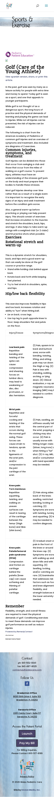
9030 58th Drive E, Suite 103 (27, 696)
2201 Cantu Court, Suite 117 (27, 713)
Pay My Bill (27, 743)
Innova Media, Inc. (30, 789)
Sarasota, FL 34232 (27, 716)
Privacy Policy (27, 776)
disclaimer (9, 635)
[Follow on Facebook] (27, 683)
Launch (27, 734)
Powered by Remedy (18, 631)
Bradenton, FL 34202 (27, 699)
